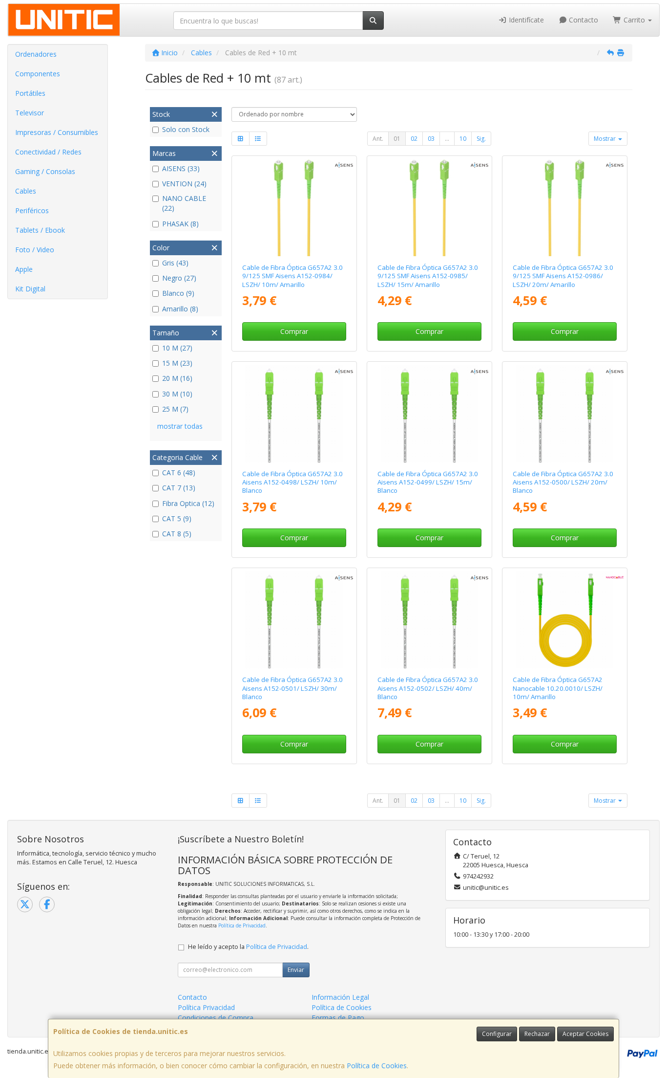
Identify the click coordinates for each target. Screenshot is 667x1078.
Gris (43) (175, 262)
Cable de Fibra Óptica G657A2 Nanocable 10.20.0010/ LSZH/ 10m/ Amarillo (558, 688)
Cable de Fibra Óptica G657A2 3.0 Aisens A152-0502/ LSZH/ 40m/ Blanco (427, 688)
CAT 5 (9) (176, 518)
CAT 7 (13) (178, 487)
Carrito (634, 19)
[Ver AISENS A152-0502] (429, 619)
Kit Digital (30, 288)
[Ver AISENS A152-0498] (293, 413)
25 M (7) (175, 409)
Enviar (296, 970)
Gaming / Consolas (45, 171)
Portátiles (30, 93)
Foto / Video (34, 249)
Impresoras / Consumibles (56, 132)
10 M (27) (177, 347)
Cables (25, 191)
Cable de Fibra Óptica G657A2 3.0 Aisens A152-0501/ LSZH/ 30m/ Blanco (292, 688)
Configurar (497, 1034)
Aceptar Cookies (585, 1034)
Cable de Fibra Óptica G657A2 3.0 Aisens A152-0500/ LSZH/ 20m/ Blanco (563, 482)
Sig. (481, 138)
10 (462, 138)
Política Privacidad (206, 1007)
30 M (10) (177, 393)
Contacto (582, 19)
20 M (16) (177, 378)
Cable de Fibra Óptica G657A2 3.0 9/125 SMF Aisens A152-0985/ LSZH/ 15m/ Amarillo (427, 276)
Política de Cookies (377, 1065)
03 (431, 138)
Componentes (37, 73)
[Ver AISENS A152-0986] (564, 207)
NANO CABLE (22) (184, 203)
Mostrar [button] (605, 138)
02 (414, 138)
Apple (24, 269)
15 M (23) (177, 363)
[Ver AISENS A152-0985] (429, 207)
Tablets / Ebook (40, 230)
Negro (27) (179, 278)
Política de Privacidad (242, 925)
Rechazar (537, 1034)
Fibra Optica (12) (188, 503)
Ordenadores (36, 54)
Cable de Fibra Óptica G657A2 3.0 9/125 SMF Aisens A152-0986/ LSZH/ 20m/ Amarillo (563, 276)
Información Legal (340, 997)
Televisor (29, 112)
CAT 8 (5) (176, 533)
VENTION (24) (184, 183)
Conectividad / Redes (48, 151)
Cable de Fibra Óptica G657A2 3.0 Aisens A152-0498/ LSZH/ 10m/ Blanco (292, 482)
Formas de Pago (338, 1017)
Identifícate (525, 19)
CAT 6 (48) (178, 472)
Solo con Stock (185, 129)
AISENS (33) (181, 168)
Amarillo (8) (180, 308)
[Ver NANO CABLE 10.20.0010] (564, 619)
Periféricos (32, 210)
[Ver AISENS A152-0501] (293, 619)
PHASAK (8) (180, 223)
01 (397, 138)
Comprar (294, 331)
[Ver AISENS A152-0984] (293, 207)
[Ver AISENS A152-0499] (429, 413)
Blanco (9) (178, 293)
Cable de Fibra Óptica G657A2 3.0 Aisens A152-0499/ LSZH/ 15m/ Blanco (427, 482)
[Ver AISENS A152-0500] (564, 413)
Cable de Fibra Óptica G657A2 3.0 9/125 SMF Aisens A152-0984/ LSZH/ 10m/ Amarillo (292, 276)
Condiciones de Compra (215, 1017)
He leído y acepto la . (248, 947)
